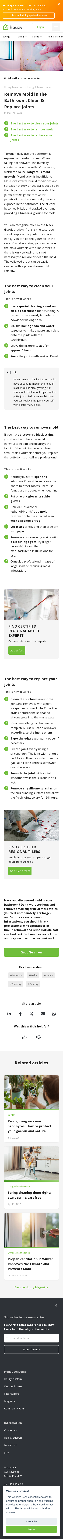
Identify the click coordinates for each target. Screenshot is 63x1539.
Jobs (6, 1452)
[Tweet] (31, 1014)
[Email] (42, 1014)
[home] (16, 27)
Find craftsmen (13, 1386)
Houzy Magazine (13, 87)
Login (40, 27)
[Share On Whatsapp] (53, 1014)
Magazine (10, 1401)
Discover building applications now (29, 15)
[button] (56, 27)
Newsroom (10, 1445)
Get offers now (31, 952)
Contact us (10, 1430)
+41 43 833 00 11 (14, 1484)
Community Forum (15, 1408)
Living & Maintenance (39, 87)
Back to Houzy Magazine (31, 1287)
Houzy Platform (13, 1379)
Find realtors (11, 1393)
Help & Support (13, 1437)
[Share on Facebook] (20, 1014)
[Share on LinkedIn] (9, 1014)
